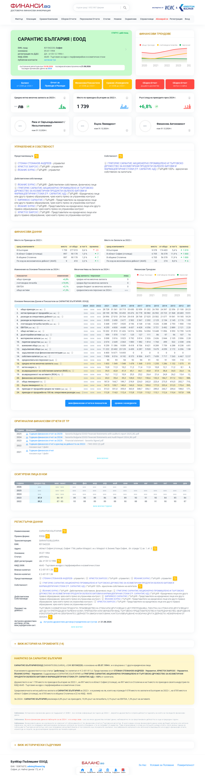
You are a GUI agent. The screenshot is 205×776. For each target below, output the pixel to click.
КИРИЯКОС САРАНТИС (30, 200)
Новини (117, 19)
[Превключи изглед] (126, 49)
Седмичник (131, 19)
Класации (31, 19)
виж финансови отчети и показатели (87, 403)
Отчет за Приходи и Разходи (55, 84)
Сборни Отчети (68, 19)
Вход (187, 19)
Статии (106, 19)
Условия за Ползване (162, 765)
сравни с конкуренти (126, 403)
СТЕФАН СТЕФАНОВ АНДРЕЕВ (34, 163)
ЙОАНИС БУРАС (26, 169)
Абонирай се (162, 19)
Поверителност (185, 765)
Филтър (19, 19)
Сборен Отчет (150, 84)
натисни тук (50, 60)
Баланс (25, 84)
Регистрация (176, 19)
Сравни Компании (49, 19)
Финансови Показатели (87, 84)
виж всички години (102, 506)
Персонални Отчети (90, 19)
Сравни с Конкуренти (117, 84)
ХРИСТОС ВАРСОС (28, 166)
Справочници (147, 19)
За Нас (142, 765)
